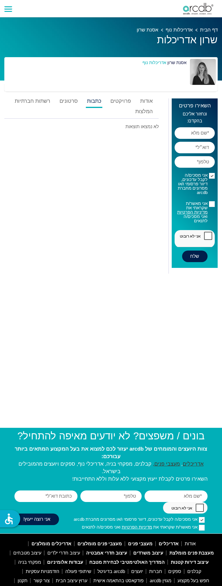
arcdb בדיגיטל (111, 571)
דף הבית (209, 30)
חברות (155, 571)
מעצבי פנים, (166, 464)
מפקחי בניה (29, 562)
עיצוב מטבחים (27, 552)
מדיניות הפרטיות (192, 212)
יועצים (137, 571)
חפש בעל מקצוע (193, 580)
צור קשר (42, 580)
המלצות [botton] (144, 111)
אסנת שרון (147, 30)
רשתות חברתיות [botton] (32, 101)
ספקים (174, 571)
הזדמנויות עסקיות (42, 571)
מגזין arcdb (160, 580)
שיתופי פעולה (78, 571)
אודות (190, 543)
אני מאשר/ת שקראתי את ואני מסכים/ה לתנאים (192, 212)
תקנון (22, 580)
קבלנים (194, 571)
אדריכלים (193, 464)
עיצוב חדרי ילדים (63, 552)
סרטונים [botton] (69, 101)
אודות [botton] (146, 101)
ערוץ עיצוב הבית (71, 580)
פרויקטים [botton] (120, 101)
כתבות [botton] (94, 101)
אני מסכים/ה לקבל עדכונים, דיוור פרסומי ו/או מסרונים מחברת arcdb (193, 184)
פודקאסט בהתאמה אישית (118, 580)
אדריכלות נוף (179, 30)
